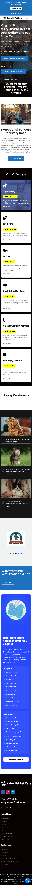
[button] (30, 538)
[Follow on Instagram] (8, 792)
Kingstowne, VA (11, 694)
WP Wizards (19, 877)
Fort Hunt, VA (11, 683)
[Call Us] (27, 880)
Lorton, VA (10, 698)
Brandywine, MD (12, 721)
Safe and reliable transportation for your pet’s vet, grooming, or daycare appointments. (15, 265)
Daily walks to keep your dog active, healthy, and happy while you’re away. (16, 198)
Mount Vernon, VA (12, 701)
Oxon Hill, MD (10, 740)
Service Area (5, 819)
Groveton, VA (11, 691)
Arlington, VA (10, 679)
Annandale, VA (11, 676)
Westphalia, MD (11, 750)
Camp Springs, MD (13, 725)
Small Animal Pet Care (8, 858)
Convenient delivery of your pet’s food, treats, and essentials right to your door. (15, 369)
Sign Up (8, 582)
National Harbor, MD (13, 736)
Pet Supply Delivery (7, 864)
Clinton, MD (10, 728)
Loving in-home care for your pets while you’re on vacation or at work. (15, 231)
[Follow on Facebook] (3, 792)
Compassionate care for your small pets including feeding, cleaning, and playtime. (15, 299)
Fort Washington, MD (13, 732)
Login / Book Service (13, 72)
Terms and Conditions (17, 808)
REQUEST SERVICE (16, 759)
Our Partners (5, 839)
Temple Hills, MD (12, 743)
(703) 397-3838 (9, 798)
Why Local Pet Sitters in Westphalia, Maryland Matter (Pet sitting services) (18, 471)
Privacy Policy (5, 808)
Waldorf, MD (10, 747)
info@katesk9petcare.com (15, 802)
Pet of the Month (6, 833)
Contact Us (4, 827)
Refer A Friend (10, 80)
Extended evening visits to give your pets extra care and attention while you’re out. (16, 334)
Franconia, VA (11, 687)
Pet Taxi (3, 855)
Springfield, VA (11, 705)
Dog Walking (5, 849)
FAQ (2, 830)
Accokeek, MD (11, 718)
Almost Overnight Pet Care (9, 861)
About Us (4, 821)
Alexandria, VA (11, 672)
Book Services (16, 13)
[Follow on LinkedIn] (13, 792)
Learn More (16, 9)
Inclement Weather (7, 836)
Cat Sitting (4, 852)
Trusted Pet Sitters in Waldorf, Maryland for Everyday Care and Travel (17, 503)
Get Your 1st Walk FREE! (14, 59)
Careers (3, 824)
